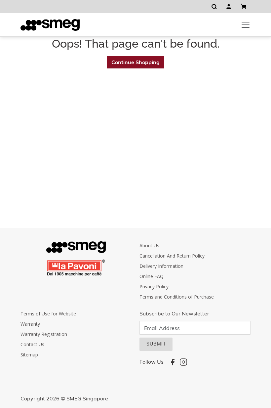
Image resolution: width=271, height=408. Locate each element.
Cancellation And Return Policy (172, 256)
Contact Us (32, 344)
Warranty (30, 324)
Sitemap (29, 354)
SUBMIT (156, 344)
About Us (149, 245)
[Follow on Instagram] (183, 361)
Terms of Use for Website (48, 313)
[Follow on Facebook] (172, 361)
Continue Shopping (135, 62)
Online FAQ (151, 276)
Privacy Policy (154, 286)
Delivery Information (161, 266)
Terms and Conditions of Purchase (176, 297)
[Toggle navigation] (246, 24)
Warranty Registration (43, 334)
